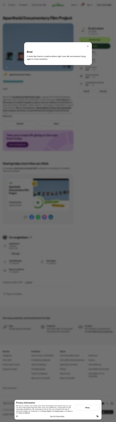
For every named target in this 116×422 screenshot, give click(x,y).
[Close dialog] (88, 46)
